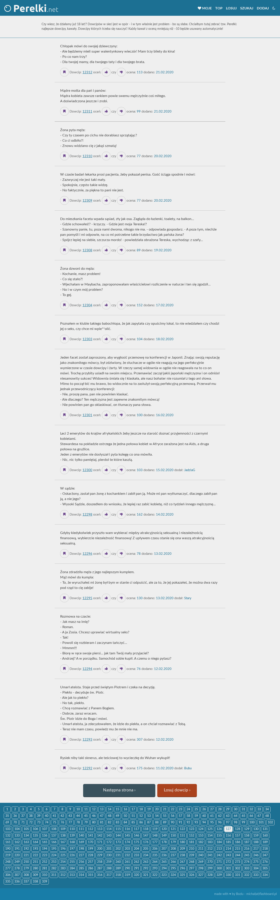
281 (44, 868)
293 (155, 868)
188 (256, 842)
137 (53, 835)
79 (86, 822)
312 (63, 875)
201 (109, 848)
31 (243, 809)
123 (191, 829)
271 (219, 861)
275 (256, 861)
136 (44, 835)
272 (228, 861)
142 (99, 835)
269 (200, 861)
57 (180, 815)
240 (200, 855)
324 (173, 875)
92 (188, 822)
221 (26, 855)
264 (155, 861)
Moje (206, 8)
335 (7, 881)
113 (99, 829)
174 (127, 842)
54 (157, 815)
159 (256, 835)
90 (172, 822)
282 (53, 868)
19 (149, 809)
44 (78, 815)
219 (7, 855)
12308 (87, 250)
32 (251, 809)
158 (246, 835)
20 (157, 809)
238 (182, 855)
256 (81, 861)
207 (164, 848)
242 (219, 855)
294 (164, 868)
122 (182, 829)
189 (265, 842)
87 (149, 822)
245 (246, 855)
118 (145, 829)
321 (145, 875)
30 (235, 809)
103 (7, 829)
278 (17, 868)
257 (90, 861)
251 (35, 861)
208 (173, 848)
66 (251, 815)
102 (270, 822)
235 (155, 855)
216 (246, 848)
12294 (87, 669)
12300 (87, 470)
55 (164, 815)
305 (265, 868)
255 (72, 861)
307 (17, 875)
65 (243, 815)
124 (200, 829)
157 (237, 835)
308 (26, 875)
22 (172, 809)
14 (109, 809)
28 (220, 809)
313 (72, 875)
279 (26, 868)
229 (99, 855)
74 (46, 822)
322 (155, 875)
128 (237, 829)
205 (145, 848)
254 (63, 861)
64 (235, 815)
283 (63, 868)
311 (53, 875)
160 (265, 835)
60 (204, 815)
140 (81, 835)
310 (44, 875)
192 (26, 848)
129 (246, 829)
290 (127, 868)
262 (136, 861)
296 (182, 868)
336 (17, 881)
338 (35, 881)
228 (90, 855)
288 (109, 868)
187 (246, 842)
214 (228, 848)
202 (118, 848)
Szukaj (246, 8)
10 (78, 809)
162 (17, 842)
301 (228, 868)
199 (90, 848)
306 (7, 875)
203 (127, 848)
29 (227, 809)
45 (86, 815)
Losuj (231, 8)
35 (7, 815)
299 (210, 868)
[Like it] (106, 72)
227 (81, 855)
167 (63, 842)
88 (157, 822)
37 (23, 815)
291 (136, 868)
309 (35, 875)
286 (90, 868)
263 (145, 861)
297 (191, 868)
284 (72, 868)
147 (145, 835)
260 (118, 861)
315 (90, 875)
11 (86, 809)
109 (63, 829)
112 (90, 829)
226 (72, 855)
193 (35, 848)
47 (101, 815)
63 (227, 815)
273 (237, 861)
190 (7, 848)
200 (99, 848)
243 (228, 855)
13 (101, 809)
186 (237, 842)
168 (72, 842)
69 (7, 822)
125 (210, 829)
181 (191, 842)
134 (26, 835)
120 (164, 829)
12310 (87, 156)
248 (7, 861)
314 (81, 875)
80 (94, 822)
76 (62, 822)
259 (109, 861)
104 (17, 829)
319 (127, 875)
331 (237, 875)
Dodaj (263, 8)
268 (191, 861)
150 (173, 835)
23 (180, 809)
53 (149, 815)
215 (237, 848)
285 (81, 868)
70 (15, 822)
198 (81, 848)
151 (182, 835)
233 (136, 855)
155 (219, 835)
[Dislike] (121, 72)
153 (200, 835)
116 (127, 829)
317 (109, 875)
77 (70, 822)
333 (256, 875)
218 (265, 848)
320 (136, 875)
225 (63, 855)
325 (182, 875)
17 (133, 809)
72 (31, 822)
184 (219, 842)
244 (237, 855)
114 (109, 829)
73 (38, 822)
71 (23, 822)
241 (210, 855)
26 (204, 809)
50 (125, 815)
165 (44, 842)
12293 (87, 739)
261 (127, 861)
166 (53, 842)
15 (117, 809)
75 (54, 822)
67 (259, 815)
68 (267, 815)
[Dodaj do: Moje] (64, 72)
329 (219, 875)
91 (180, 822)
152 (191, 835)
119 (155, 829)
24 (188, 809)
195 (53, 848)
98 (235, 822)
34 (267, 809)
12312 (87, 72)
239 (191, 855)
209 (182, 848)
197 (72, 848)
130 (256, 829)
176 (145, 842)
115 (118, 829)
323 (164, 875)
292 (145, 868)
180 (182, 842)
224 (53, 855)
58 (188, 815)
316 (99, 875)
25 (196, 809)
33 (259, 809)
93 (196, 822)
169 (81, 842)
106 (35, 829)
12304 (87, 305)
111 (81, 829)
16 (125, 809)
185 (228, 842)
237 (173, 855)
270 (210, 861)
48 (109, 815)
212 (210, 848)
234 (145, 855)
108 (53, 829)
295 (173, 868)
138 (63, 835)
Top (218, 8)
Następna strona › (119, 790)
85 (133, 822)
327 (200, 875)
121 (173, 829)
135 (35, 835)
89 (164, 822)
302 (237, 868)
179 (173, 842)
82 (109, 822)
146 (136, 835)
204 (136, 848)
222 (35, 855)
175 (136, 842)
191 (17, 848)
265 (164, 861)
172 (109, 842)
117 (136, 829)
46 (94, 815)
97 (227, 822)
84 (125, 822)
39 (38, 815)
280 (35, 868)
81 (101, 822)
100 (252, 822)
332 (246, 875)
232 (127, 855)
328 (210, 875)
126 (219, 829)
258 (99, 861)
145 (127, 835)
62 (220, 815)
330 (228, 875)
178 (164, 842)
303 (246, 868)
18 (141, 809)
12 (94, 809)
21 (164, 809)
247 (265, 855)
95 (212, 822)
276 (265, 861)
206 (155, 848)
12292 (87, 768)
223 (44, 855)
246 (256, 855)
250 (26, 861)
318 (118, 875)
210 (191, 848)
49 (117, 815)
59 (196, 815)
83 (117, 822)
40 (46, 815)
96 (220, 822)
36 (15, 815)
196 (63, 848)
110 (72, 829)
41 (54, 815)
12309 (87, 200)
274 (246, 861)
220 (17, 855)
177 (155, 842)
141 (90, 835)
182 (200, 842)
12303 (87, 339)
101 (261, 822)
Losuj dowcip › (177, 790)
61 (212, 815)
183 (210, 842)
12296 (87, 553)
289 (118, 868)
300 (219, 868)
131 (265, 829)
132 (7, 835)
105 (26, 829)
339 (44, 881)
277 (7, 868)
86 (141, 822)
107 (44, 829)
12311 (87, 111)
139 (72, 835)
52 (141, 815)
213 (219, 848)
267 (182, 861)
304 (256, 868)
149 (164, 835)
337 (26, 881)
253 (53, 861)
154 (210, 835)
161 (7, 842)
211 (200, 848)
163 (26, 842)
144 (118, 835)
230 (109, 855)
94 (204, 822)
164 (35, 842)
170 (90, 842)
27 (212, 809)
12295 (87, 598)
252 (44, 861)
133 (17, 835)
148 (155, 835)
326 (191, 875)
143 (109, 835)
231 (118, 855)
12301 (87, 415)
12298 (87, 514)
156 (228, 835)
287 (99, 868)
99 (243, 822)
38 (31, 815)
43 (70, 815)
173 (118, 842)
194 (44, 848)
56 (172, 815)
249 (17, 861)
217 (256, 848)
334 (265, 875)
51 (133, 815)
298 (200, 868)
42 (62, 815)
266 (173, 861)
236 (164, 855)
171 (99, 842)
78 (78, 822)
